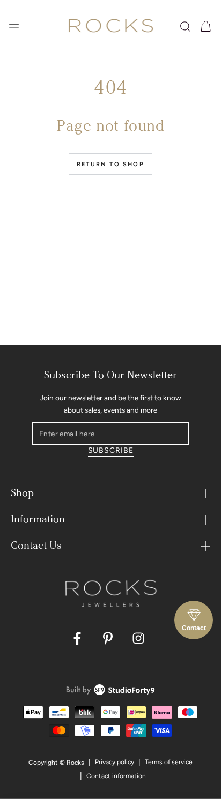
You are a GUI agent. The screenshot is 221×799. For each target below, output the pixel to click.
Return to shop (110, 164)
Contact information (116, 776)
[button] (185, 26)
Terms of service (169, 762)
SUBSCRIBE (111, 450)
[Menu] (14, 26)
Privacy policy (114, 762)
